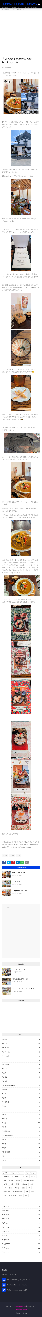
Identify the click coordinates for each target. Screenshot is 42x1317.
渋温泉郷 (21, 1102)
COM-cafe (16, 881)
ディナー (21, 1064)
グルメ (5, 855)
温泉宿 (21, 1081)
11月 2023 (21, 1248)
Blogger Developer (20, 1306)
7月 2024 (21, 1227)
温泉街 (21, 1077)
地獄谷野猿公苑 (21, 1135)
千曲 (18, 855)
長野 (21, 1144)
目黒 (21, 1160)
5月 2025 (21, 1206)
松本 (21, 1106)
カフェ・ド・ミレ (19, 969)
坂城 (21, 1098)
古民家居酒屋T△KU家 (20, 979)
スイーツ (21, 1048)
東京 (21, 1148)
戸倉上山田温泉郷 (21, 1085)
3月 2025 (21, 1215)
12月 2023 (21, 1244)
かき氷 (21, 1039)
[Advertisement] (21, 34)
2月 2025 (21, 1219)
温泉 (21, 1073)
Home (18, 1313)
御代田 (21, 1089)
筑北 (21, 1140)
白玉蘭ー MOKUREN (19, 890)
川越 (21, 1127)
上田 (21, 1110)
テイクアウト (21, 1060)
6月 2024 (21, 1231)
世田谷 (21, 1119)
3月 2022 (21, 1252)
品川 (21, 1156)
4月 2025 (21, 1211)
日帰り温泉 (21, 1152)
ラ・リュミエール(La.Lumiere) (23, 988)
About (25, 1313)
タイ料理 (21, 1056)
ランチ (12, 855)
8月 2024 (21, 1223)
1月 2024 (21, 1240)
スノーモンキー (21, 1052)
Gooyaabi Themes (21, 1310)
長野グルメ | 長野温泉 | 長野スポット (21, 3)
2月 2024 (21, 1236)
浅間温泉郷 (21, 1131)
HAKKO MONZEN (19, 872)
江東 (21, 1094)
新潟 (21, 1115)
